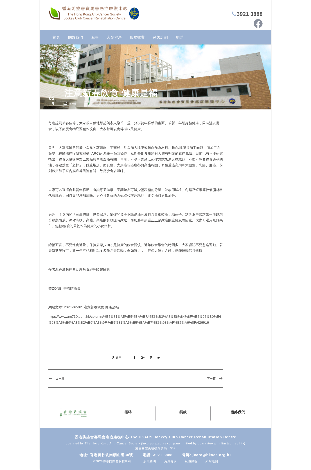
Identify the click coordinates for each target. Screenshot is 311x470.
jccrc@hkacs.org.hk (212, 455)
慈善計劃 (160, 37)
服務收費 (137, 37)
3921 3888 (250, 14)
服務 (95, 37)
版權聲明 (149, 461)
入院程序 (114, 37)
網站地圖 (212, 461)
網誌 (179, 37)
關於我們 (75, 37)
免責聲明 (170, 461)
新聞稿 (72, 103)
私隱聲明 (191, 461)
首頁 (56, 37)
